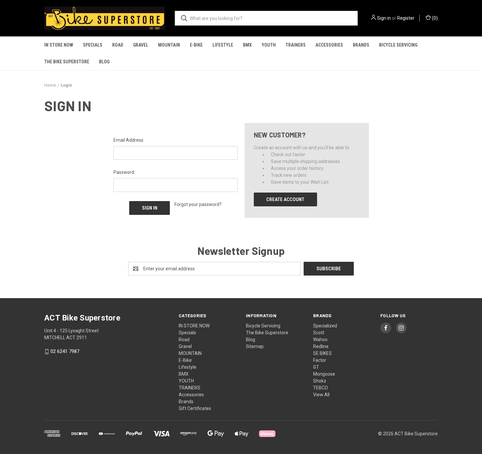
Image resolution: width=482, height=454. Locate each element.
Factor (319, 360)
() (434, 18)
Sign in (384, 18)
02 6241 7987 (64, 352)
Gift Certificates (195, 408)
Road (117, 45)
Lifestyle (222, 45)
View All (321, 394)
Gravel (140, 45)
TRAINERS (296, 45)
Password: (124, 172)
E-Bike (196, 45)
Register (405, 18)
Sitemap (255, 346)
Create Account (285, 199)
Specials (92, 45)
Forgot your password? (198, 204)
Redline (321, 346)
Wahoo (320, 339)
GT (316, 367)
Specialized (325, 325)
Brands (361, 45)
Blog (104, 61)
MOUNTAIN (169, 45)
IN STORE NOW (58, 45)
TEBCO (320, 387)
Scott (318, 332)
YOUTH (269, 45)
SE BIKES (322, 353)
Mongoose (324, 374)
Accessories (329, 45)
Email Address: (128, 140)
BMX (247, 45)
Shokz (319, 380)
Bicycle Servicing (398, 45)
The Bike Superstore (66, 61)
